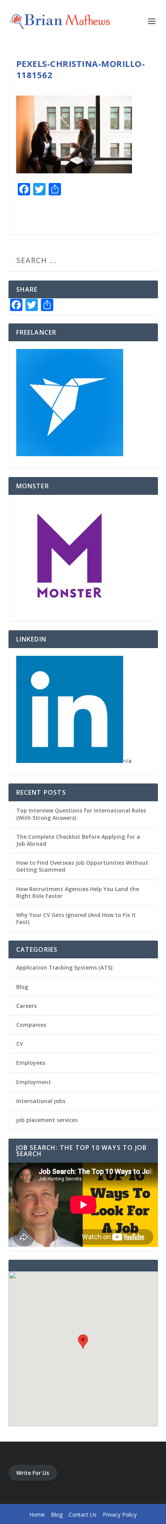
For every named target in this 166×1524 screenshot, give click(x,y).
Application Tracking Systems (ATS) (64, 967)
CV (19, 1043)
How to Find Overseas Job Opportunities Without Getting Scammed (82, 866)
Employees (30, 1062)
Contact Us (83, 1514)
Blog (22, 986)
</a (127, 761)
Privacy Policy (120, 1514)
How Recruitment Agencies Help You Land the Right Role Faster (77, 892)
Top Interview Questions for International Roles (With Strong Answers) (81, 814)
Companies (31, 1024)
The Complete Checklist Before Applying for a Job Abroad (78, 840)
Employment (33, 1082)
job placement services (47, 1120)
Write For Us (32, 1472)
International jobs (40, 1101)
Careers (26, 1005)
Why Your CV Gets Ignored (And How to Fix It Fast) (76, 918)
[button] (83, 1341)
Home (37, 1514)
